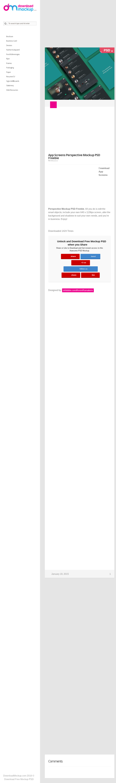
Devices (9, 45)
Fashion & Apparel (13, 49)
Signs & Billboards (12, 81)
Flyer (8, 58)
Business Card (11, 41)
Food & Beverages (13, 54)
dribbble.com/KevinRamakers (78, 290)
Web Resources (53, 161)
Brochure (9, 36)
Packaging (10, 67)
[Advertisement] (78, 25)
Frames (9, 63)
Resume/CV (10, 76)
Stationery (10, 85)
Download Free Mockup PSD (19, 779)
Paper (8, 72)
